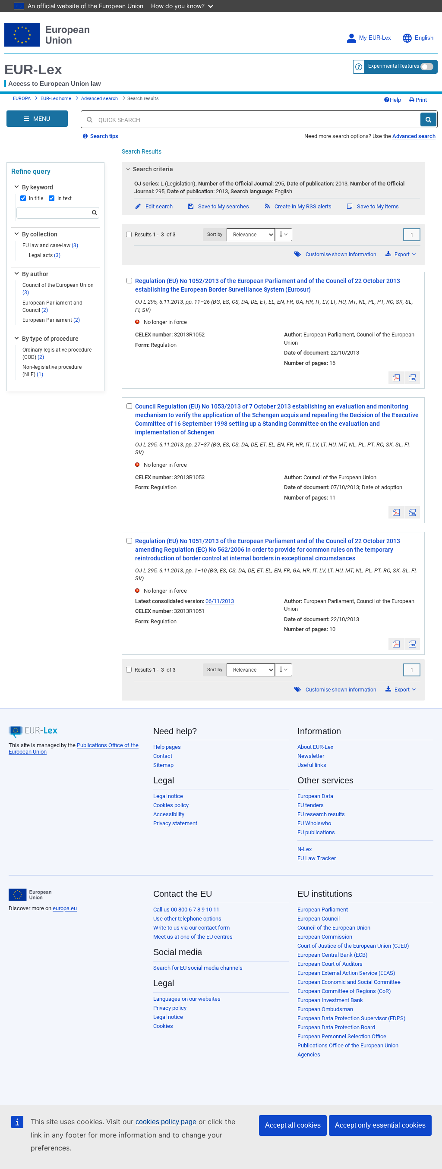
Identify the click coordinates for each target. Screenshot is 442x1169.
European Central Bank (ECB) (332, 955)
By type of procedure (50, 338)
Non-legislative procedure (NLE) (52, 370)
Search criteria (153, 169)
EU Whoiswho (314, 823)
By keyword (37, 187)
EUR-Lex (33, 69)
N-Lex (304, 849)
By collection (39, 234)
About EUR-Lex (315, 747)
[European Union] (30, 895)
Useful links (311, 765)
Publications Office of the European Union (347, 1045)
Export (402, 254)
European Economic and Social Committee (349, 982)
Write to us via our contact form (191, 927)
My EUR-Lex (375, 38)
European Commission (324, 936)
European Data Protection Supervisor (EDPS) (351, 1018)
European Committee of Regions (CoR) (344, 991)
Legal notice (168, 796)
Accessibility (168, 814)
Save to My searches (223, 206)
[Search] (428, 119)
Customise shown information (341, 254)
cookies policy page (166, 1121)
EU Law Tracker (316, 858)
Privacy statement (175, 823)
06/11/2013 (219, 601)
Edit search (158, 206)
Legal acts (44, 255)
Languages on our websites (187, 999)
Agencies (308, 1054)
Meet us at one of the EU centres (193, 936)
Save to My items (377, 206)
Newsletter (310, 756)
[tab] (273, 169)
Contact (162, 756)
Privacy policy (169, 1008)
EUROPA (22, 98)
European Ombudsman (325, 1009)
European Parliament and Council (52, 306)
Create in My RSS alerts (302, 206)
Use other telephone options (187, 918)
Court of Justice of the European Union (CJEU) (353, 946)
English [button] (424, 38)
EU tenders (310, 805)
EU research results (321, 814)
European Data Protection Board (336, 1027)
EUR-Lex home (56, 98)
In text (64, 198)
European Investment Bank (330, 1000)
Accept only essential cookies (380, 1125)
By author (35, 273)
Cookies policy (171, 805)
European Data (315, 796)
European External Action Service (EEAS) (346, 973)
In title (36, 198)
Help (395, 100)
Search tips (103, 136)
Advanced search (99, 98)
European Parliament (51, 320)
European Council (318, 918)
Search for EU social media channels (198, 968)
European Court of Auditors (330, 964)
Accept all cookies (293, 1125)
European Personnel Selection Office (341, 1036)
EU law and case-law (50, 245)
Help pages (167, 747)
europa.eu (65, 908)
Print (420, 100)
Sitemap (163, 765)
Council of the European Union (58, 288)
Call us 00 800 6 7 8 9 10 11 (186, 909)
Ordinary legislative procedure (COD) (57, 353)
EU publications (316, 832)
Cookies (163, 1026)
